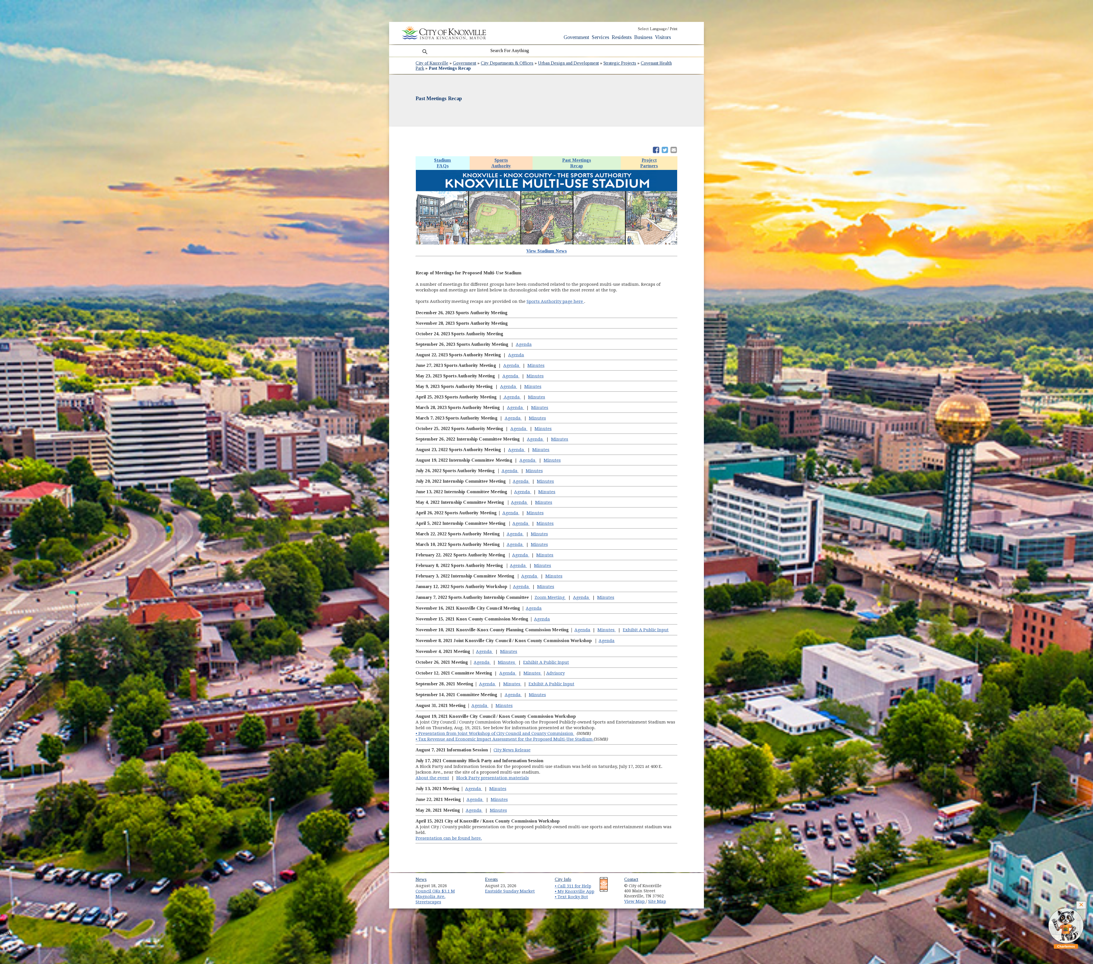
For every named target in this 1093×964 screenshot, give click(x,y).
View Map (635, 901)
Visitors (663, 37)
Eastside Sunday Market (510, 891)
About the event (432, 777)
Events (491, 879)
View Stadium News (546, 250)
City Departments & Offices (507, 63)
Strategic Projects (619, 63)
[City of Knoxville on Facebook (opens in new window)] (676, 884)
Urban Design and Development (568, 63)
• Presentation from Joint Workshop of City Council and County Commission (495, 733)
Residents (622, 37)
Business (643, 37)
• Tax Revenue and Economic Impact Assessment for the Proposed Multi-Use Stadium (505, 739)
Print (673, 29)
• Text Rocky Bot (571, 896)
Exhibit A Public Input (646, 629)
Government (576, 37)
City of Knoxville (432, 63)
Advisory (555, 673)
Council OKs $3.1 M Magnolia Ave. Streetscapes (435, 896)
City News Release (512, 750)
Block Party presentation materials (492, 777)
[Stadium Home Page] (546, 245)
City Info (563, 879)
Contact (631, 879)
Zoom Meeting (550, 597)
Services (600, 37)
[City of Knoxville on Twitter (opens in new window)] (676, 890)
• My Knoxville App (574, 891)
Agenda (524, 344)
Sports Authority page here (555, 301)
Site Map (657, 901)
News (421, 879)
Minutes (536, 365)
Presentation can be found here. (449, 838)
